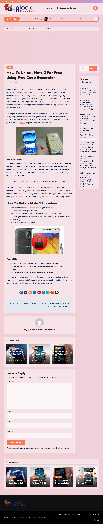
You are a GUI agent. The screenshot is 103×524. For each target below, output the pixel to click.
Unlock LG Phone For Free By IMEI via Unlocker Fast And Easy (39, 484)
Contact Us (64, 8)
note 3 (22, 123)
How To (96, 514)
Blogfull (31, 517)
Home (47, 8)
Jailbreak (67, 514)
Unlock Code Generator (41, 329)
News (96, 520)
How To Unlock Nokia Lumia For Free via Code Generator (62, 484)
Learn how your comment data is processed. (52, 448)
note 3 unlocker (29, 208)
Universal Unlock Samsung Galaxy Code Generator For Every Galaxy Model (88, 148)
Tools (89, 514)
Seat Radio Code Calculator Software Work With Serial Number (88, 132)
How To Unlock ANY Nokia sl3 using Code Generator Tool (88, 92)
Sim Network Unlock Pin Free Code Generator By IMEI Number (88, 119)
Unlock (9, 67)
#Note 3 (11, 83)
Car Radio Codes (78, 514)
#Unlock (17, 83)
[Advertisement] (52, 48)
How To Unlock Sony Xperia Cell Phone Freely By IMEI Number (16, 484)
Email (9, 421)
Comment (11, 381)
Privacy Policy (75, 8)
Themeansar (41, 517)
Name (9, 412)
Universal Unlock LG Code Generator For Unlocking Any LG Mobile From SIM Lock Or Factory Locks (87, 179)
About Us (55, 8)
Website (10, 431)
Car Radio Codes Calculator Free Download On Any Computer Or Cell (87, 104)
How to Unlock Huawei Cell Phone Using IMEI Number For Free (85, 484)
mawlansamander (87, 114)
